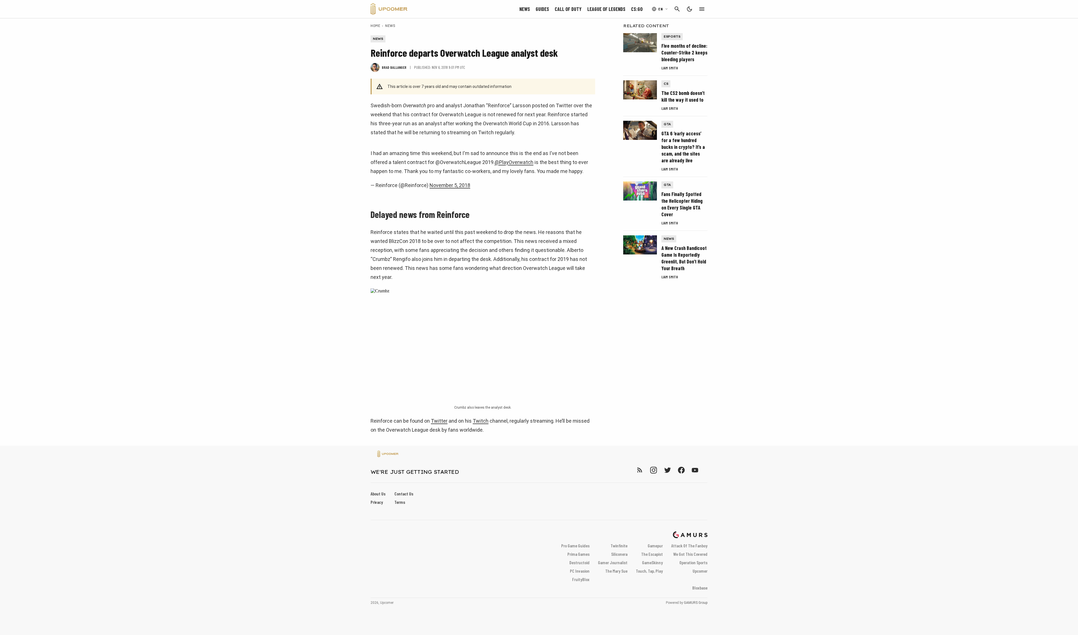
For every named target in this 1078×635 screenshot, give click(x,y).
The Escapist (652, 554)
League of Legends (606, 9)
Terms (399, 502)
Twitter (439, 421)
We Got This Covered (690, 554)
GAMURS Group (695, 603)
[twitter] (667, 470)
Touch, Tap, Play (649, 570)
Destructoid (579, 562)
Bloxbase (699, 587)
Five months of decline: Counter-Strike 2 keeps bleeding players (684, 52)
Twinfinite (619, 545)
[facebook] (681, 470)
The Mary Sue (616, 570)
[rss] (639, 470)
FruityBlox (581, 579)
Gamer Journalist (612, 562)
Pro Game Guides (575, 545)
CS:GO (637, 9)
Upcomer (700, 570)
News (524, 9)
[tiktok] (705, 470)
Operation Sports (693, 562)
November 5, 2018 (450, 185)
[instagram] (653, 470)
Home (375, 25)
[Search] (677, 9)
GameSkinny (652, 562)
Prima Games (578, 554)
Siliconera (619, 554)
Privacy (377, 502)
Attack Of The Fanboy (689, 545)
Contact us (403, 493)
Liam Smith (669, 67)
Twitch (480, 421)
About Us (378, 493)
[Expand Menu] (701, 9)
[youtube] (695, 470)
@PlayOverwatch (514, 162)
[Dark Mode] (689, 9)
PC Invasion (580, 570)
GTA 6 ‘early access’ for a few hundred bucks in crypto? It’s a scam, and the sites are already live (683, 146)
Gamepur (655, 545)
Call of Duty (568, 9)
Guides (542, 9)
